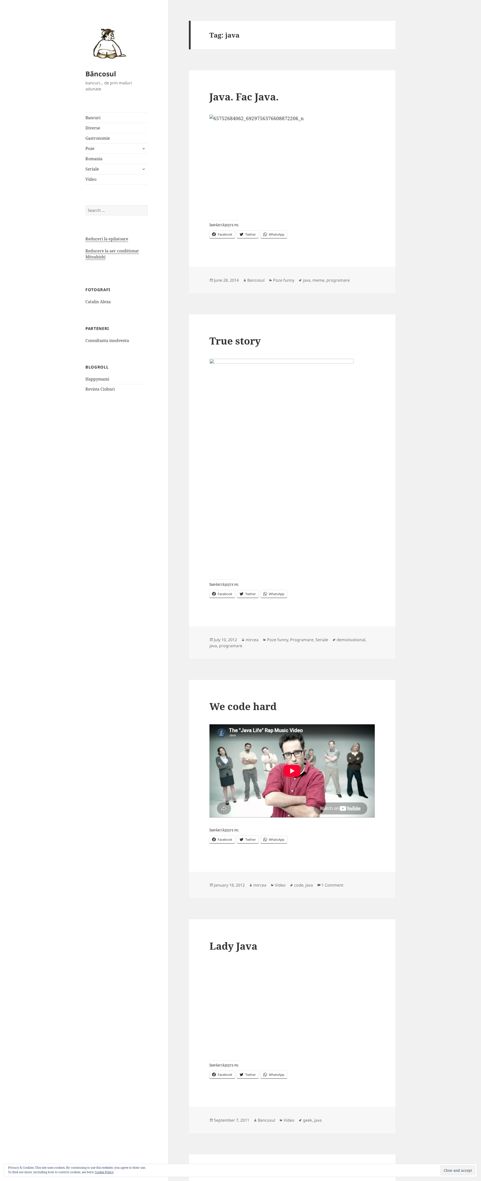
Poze (89, 148)
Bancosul (256, 280)
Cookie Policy (104, 1172)
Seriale (92, 169)
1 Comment (332, 885)
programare (338, 280)
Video (90, 179)
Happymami (97, 379)
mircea (252, 639)
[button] (108, 43)
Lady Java (233, 945)
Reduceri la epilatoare (106, 239)
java (306, 280)
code (298, 885)
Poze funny (283, 280)
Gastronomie (97, 138)
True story (235, 340)
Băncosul (100, 73)
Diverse (92, 128)
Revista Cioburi (100, 389)
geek (307, 1120)
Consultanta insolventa (107, 340)
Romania (93, 158)
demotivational (351, 639)
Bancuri (92, 117)
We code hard (243, 706)
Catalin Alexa (98, 301)
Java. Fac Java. (244, 96)
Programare (301, 639)
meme (318, 280)
